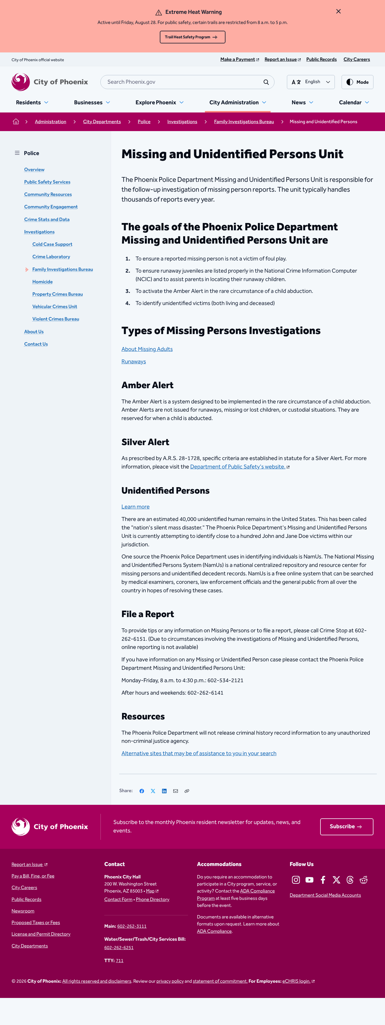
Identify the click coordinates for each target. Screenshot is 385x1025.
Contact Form (118, 899)
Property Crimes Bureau (57, 294)
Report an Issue (27, 864)
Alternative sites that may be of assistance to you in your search (198, 753)
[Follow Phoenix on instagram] (296, 880)
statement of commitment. (220, 981)
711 (119, 960)
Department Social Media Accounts (325, 895)
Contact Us (36, 344)
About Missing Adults (147, 349)
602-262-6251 (119, 947)
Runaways (133, 361)
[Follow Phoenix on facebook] (323, 880)
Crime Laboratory (51, 257)
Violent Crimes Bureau (55, 319)
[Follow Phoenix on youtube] (309, 880)
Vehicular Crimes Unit (54, 307)
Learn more (135, 506)
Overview (34, 170)
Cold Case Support (52, 244)
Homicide (42, 282)
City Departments (30, 946)
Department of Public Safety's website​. (238, 466)
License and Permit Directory (41, 934)
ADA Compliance (214, 931)
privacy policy (170, 981)
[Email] (175, 791)
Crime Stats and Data (47, 220)
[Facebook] (141, 791)
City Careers (24, 887)
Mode (363, 82)
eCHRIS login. (296, 981)
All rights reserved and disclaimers (96, 981)
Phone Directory (152, 899)
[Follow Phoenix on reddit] (363, 880)
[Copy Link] (186, 791)
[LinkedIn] (164, 791)
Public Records (26, 899)
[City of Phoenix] (50, 82)
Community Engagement (51, 207)
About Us (34, 332)
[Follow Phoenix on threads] (350, 880)
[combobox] (187, 82)
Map (150, 891)
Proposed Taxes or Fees (36, 922)
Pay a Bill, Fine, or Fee (33, 876)
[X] (153, 791)
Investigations (39, 232)
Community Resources (48, 195)
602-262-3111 (132, 926)
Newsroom (23, 911)
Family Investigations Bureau (62, 270)
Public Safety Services (47, 182)
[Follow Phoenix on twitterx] (336, 880)
